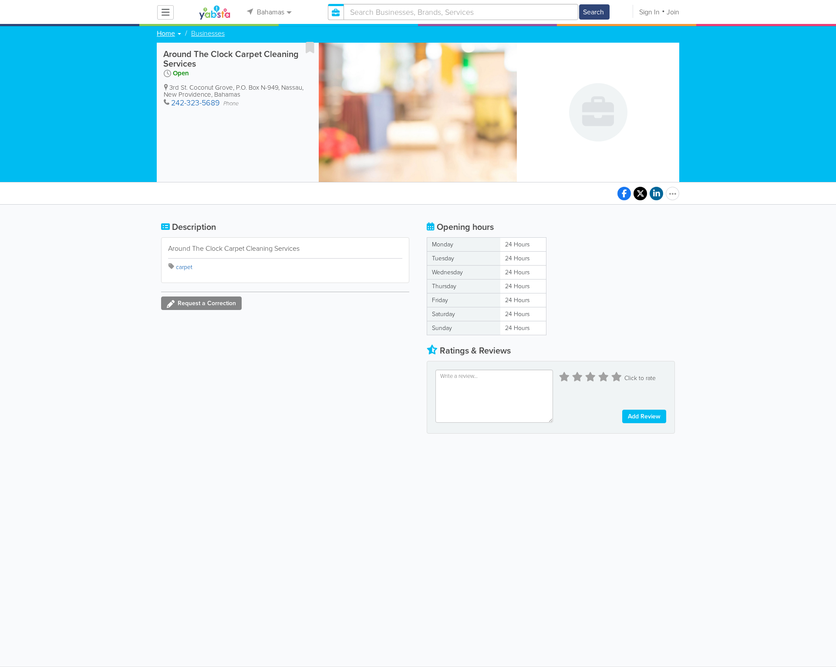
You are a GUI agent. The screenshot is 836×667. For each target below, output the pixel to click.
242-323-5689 (195, 102)
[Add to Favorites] (310, 47)
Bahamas (269, 12)
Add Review (644, 416)
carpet (184, 267)
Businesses (208, 33)
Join (673, 12)
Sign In (649, 12)
